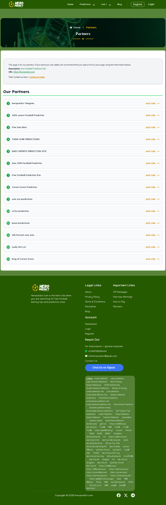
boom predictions (21, 223)
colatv (125, 440)
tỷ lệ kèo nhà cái (103, 450)
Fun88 (102, 427)
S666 (91, 433)
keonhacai (90, 488)
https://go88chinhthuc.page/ (101, 479)
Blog (119, 4)
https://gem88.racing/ (104, 430)
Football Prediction (111, 417)
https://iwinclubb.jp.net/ (121, 475)
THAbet (96, 453)
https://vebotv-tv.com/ (118, 437)
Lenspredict (126, 417)
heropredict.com (84, 495)
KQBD (99, 433)
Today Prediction (122, 414)
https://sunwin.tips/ (118, 472)
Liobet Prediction (105, 414)
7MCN (130, 482)
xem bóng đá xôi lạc (94, 443)
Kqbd (119, 479)
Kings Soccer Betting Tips (96, 395)
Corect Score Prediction (114, 420)
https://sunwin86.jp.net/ (96, 472)
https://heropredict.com (24, 72)
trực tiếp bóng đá (118, 482)
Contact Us (91, 360)
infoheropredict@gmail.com (102, 356)
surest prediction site (95, 391)
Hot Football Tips (123, 411)
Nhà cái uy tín (95, 485)
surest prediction (101, 378)
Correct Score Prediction (24, 187)
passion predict (95, 420)
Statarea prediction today (100, 407)
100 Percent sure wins (23, 235)
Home (70, 4)
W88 (126, 479)
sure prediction (113, 391)
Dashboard (91, 323)
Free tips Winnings (122, 296)
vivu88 (126, 450)
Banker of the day (119, 388)
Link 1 (104, 4)
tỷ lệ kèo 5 (117, 450)
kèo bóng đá (91, 427)
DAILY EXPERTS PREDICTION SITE (29, 151)
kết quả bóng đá (93, 437)
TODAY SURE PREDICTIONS (26, 139)
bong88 (122, 485)
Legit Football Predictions (96, 382)
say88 (113, 485)
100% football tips (112, 385)
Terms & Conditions (95, 301)
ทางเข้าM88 (128, 456)
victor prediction (20, 211)
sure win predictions (22, 199)
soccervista (90, 414)
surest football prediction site (98, 404)
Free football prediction (108, 398)
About (88, 291)
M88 (110, 427)
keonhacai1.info (92, 440)
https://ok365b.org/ (118, 424)
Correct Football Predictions (97, 388)
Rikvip (98, 482)
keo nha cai (94, 459)
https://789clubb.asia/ (96, 469)
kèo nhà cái (102, 462)
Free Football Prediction (123, 404)
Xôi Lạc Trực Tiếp (113, 443)
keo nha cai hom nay (111, 453)
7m (104, 437)
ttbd (88, 453)
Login (151, 4)
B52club (89, 482)
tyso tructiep (114, 446)
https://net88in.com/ (108, 466)
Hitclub (128, 430)
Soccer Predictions (93, 385)
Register (137, 4)
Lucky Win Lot (19, 247)
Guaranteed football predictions (99, 411)
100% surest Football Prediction (28, 115)
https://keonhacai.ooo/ (119, 469)
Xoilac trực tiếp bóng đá (96, 446)
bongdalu (118, 433)
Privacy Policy (92, 296)
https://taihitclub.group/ (96, 475)
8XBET (108, 433)
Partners (117, 306)
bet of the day (116, 382)
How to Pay (119, 301)
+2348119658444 (97, 351)
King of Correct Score (23, 259)
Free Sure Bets (19, 127)
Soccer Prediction (93, 417)
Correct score (91, 424)
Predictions (85, 4)
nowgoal (105, 459)
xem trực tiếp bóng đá (111, 440)
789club (89, 450)
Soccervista (91, 398)
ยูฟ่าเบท (103, 424)
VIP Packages (120, 291)
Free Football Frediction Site (26, 175)
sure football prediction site (97, 401)
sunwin (119, 430)
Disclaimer (90, 306)
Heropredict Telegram (23, 103)
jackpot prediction (117, 395)
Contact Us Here (37, 77)
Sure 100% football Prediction (27, 163)
